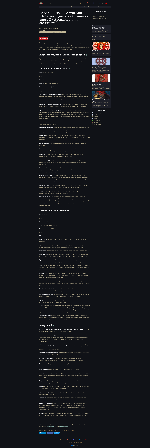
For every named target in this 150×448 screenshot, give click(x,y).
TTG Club (96, 116)
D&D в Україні (97, 120)
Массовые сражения (56, 32)
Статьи (61, 6)
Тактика (64, 32)
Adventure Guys (97, 122)
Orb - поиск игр (97, 124)
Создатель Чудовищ (98, 113)
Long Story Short (97, 114)
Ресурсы (100, 6)
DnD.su (95, 118)
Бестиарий (49, 32)
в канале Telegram (51, 426)
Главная (49, 6)
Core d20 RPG (87, 6)
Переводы (73, 6)
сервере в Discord (64, 426)
